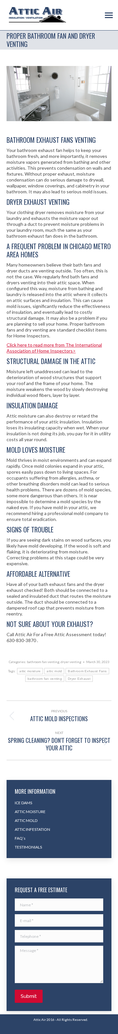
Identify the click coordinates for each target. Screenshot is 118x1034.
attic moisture (30, 671)
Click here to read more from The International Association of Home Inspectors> (54, 348)
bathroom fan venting (43, 662)
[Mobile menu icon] (109, 15)
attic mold (54, 671)
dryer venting (71, 662)
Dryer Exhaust (79, 678)
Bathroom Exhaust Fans (87, 671)
